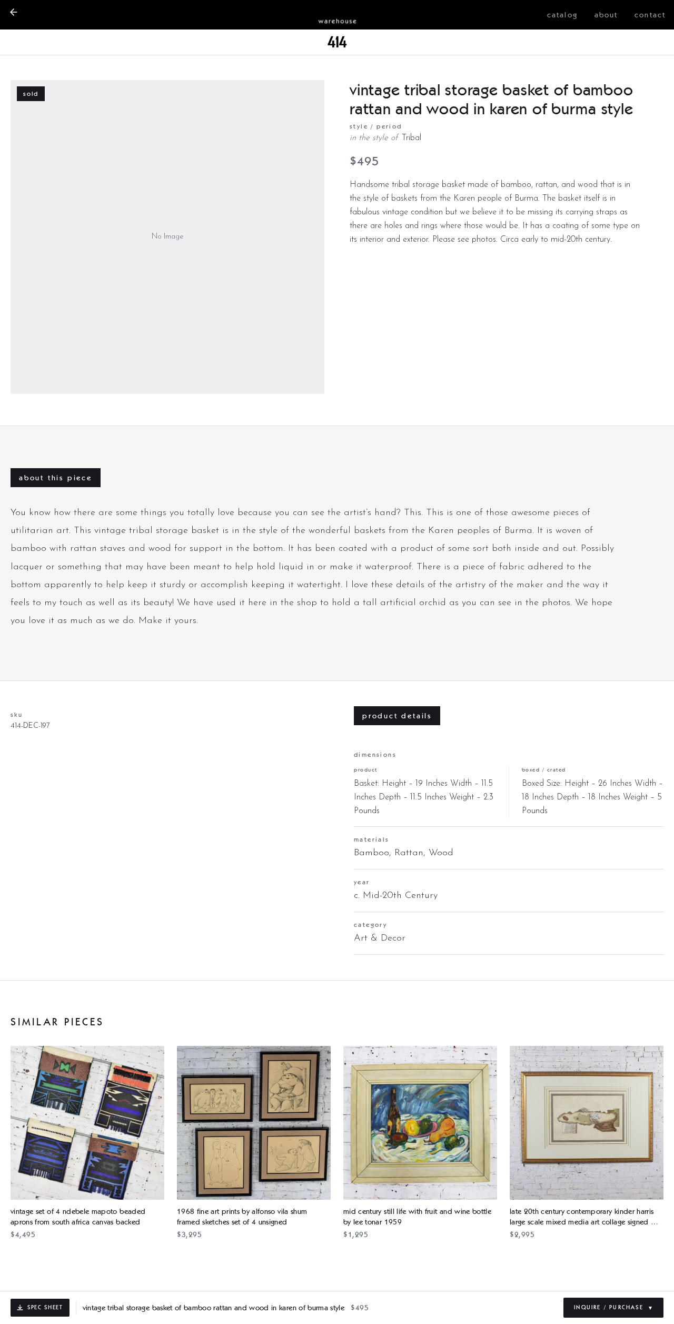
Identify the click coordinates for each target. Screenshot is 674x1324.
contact (650, 15)
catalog (562, 15)
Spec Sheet (45, 1307)
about (606, 15)
